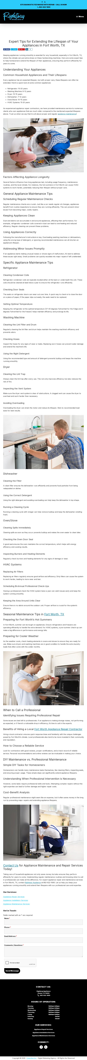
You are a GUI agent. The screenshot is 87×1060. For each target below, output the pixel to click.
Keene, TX (41, 993)
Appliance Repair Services (13, 897)
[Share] (26, 49)
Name (7, 918)
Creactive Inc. (32, 1058)
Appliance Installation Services (15, 900)
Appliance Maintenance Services (16, 904)
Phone (7, 927)
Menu (81, 16)
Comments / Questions (14, 945)
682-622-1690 (44, 7)
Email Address (10, 936)
